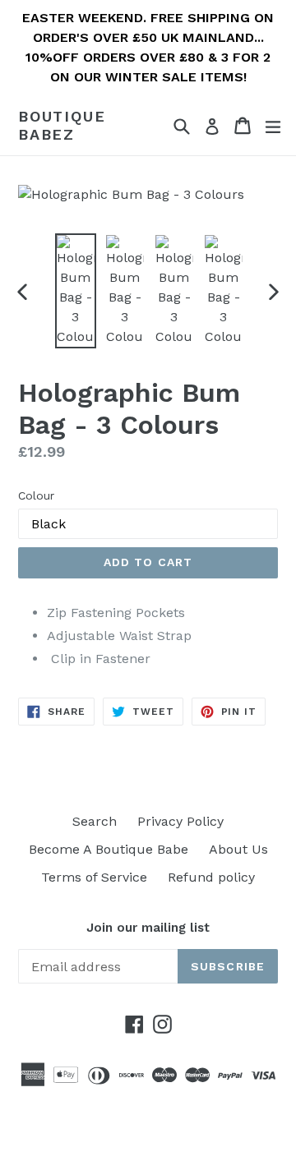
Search (94, 821)
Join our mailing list (148, 927)
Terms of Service (94, 877)
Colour (36, 495)
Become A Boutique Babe (108, 849)
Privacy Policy (180, 821)
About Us (238, 849)
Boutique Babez (61, 125)
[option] (75, 290)
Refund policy (211, 877)
